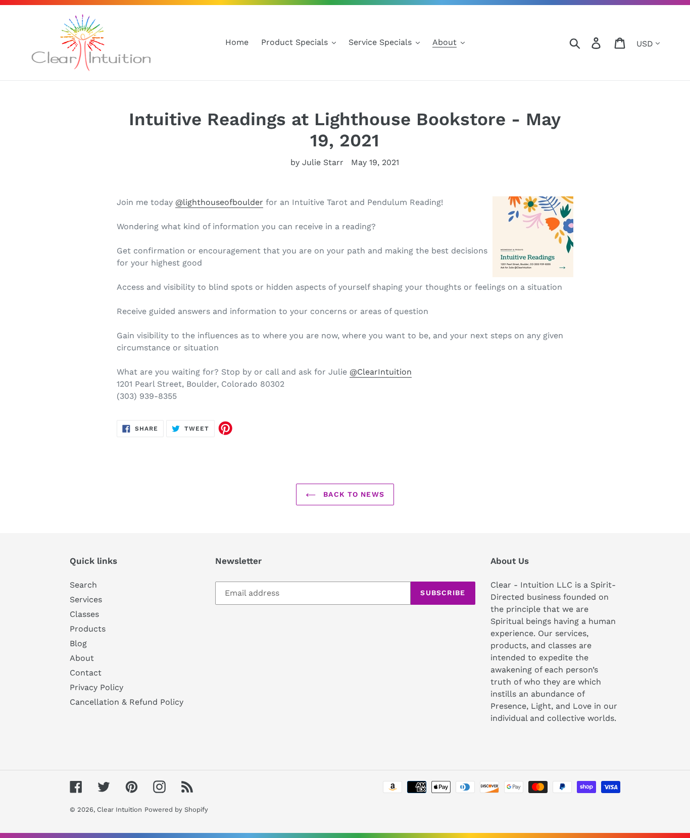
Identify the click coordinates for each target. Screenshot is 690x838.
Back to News (352, 494)
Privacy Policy (96, 687)
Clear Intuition (119, 809)
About (82, 658)
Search (83, 585)
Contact (86, 672)
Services (86, 599)
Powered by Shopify (176, 809)
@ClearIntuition (381, 372)
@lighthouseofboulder (219, 202)
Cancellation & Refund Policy (126, 702)
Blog (78, 643)
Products (88, 629)
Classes (84, 614)
